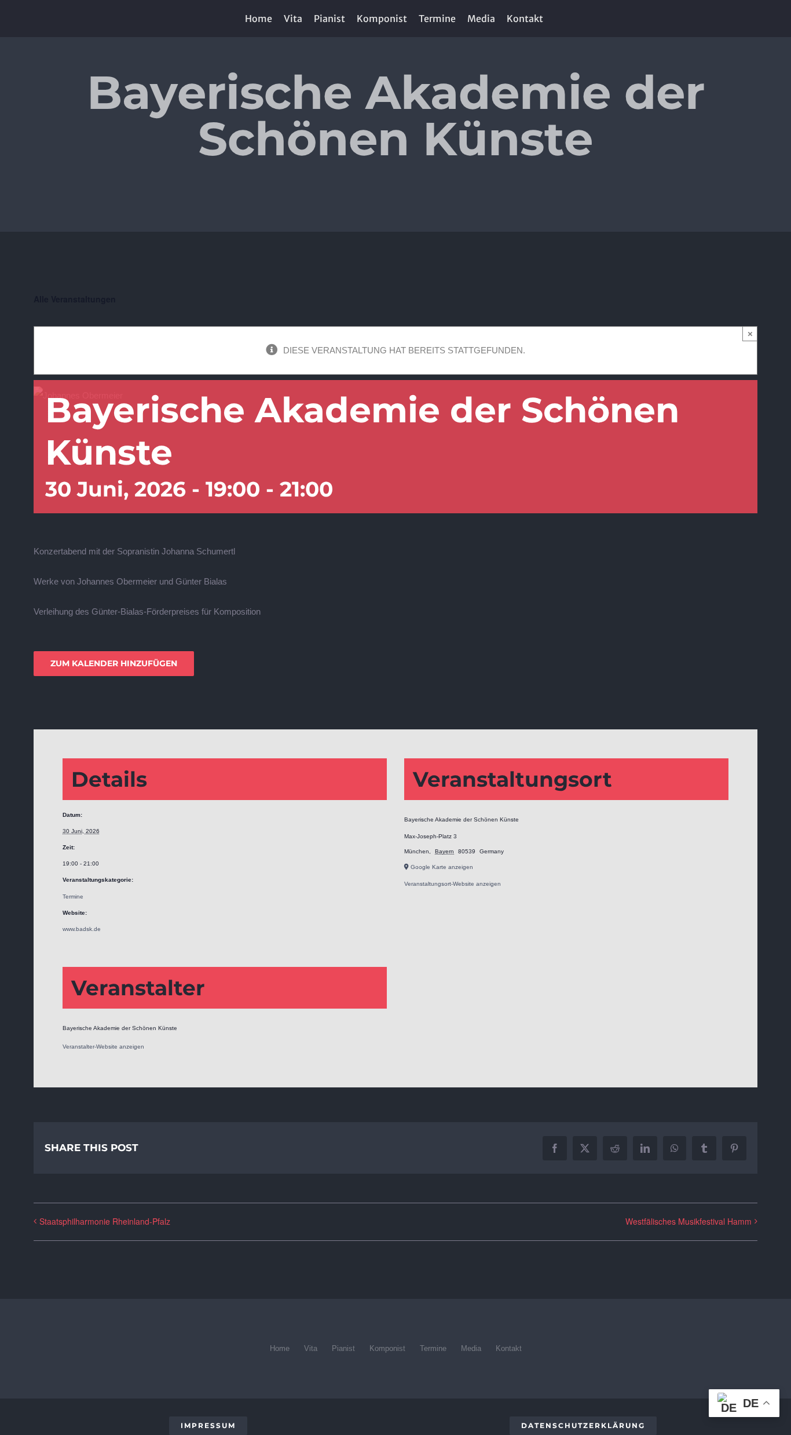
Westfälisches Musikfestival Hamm (688, 1221)
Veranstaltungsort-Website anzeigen (452, 884)
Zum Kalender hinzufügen (113, 664)
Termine (73, 896)
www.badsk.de (82, 929)
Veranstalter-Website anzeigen (103, 1046)
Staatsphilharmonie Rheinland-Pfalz (104, 1221)
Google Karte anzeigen (442, 867)
